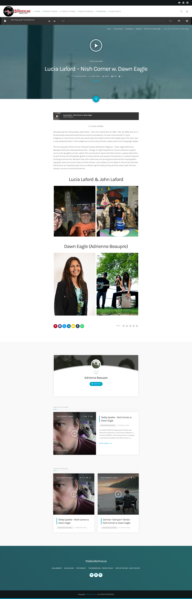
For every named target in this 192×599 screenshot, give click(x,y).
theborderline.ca (91, 594)
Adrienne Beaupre (78, 76)
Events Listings (68, 11)
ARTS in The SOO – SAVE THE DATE (128, 568)
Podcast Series (51, 11)
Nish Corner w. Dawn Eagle (152, 29)
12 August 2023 (124, 528)
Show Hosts (115, 11)
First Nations (129, 29)
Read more (105, 443)
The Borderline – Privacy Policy (100, 568)
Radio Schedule (86, 11)
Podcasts (139, 29)
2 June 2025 (95, 76)
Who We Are (69, 568)
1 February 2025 (123, 425)
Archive (95, 384)
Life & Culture (118, 29)
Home (37, 11)
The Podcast (81, 568)
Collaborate (57, 568)
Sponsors (101, 11)
